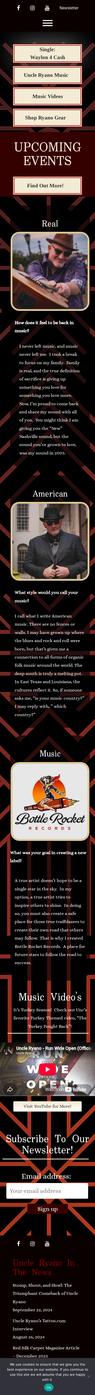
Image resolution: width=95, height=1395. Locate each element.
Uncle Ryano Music (46, 75)
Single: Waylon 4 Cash (47, 53)
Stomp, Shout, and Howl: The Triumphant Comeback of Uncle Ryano (45, 1293)
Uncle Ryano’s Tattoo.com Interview (39, 1324)
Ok (49, 1387)
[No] (88, 1376)
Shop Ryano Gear (45, 118)
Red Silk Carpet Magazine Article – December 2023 (46, 1351)
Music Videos (47, 96)
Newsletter (69, 8)
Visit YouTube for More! (47, 1106)
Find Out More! (45, 186)
